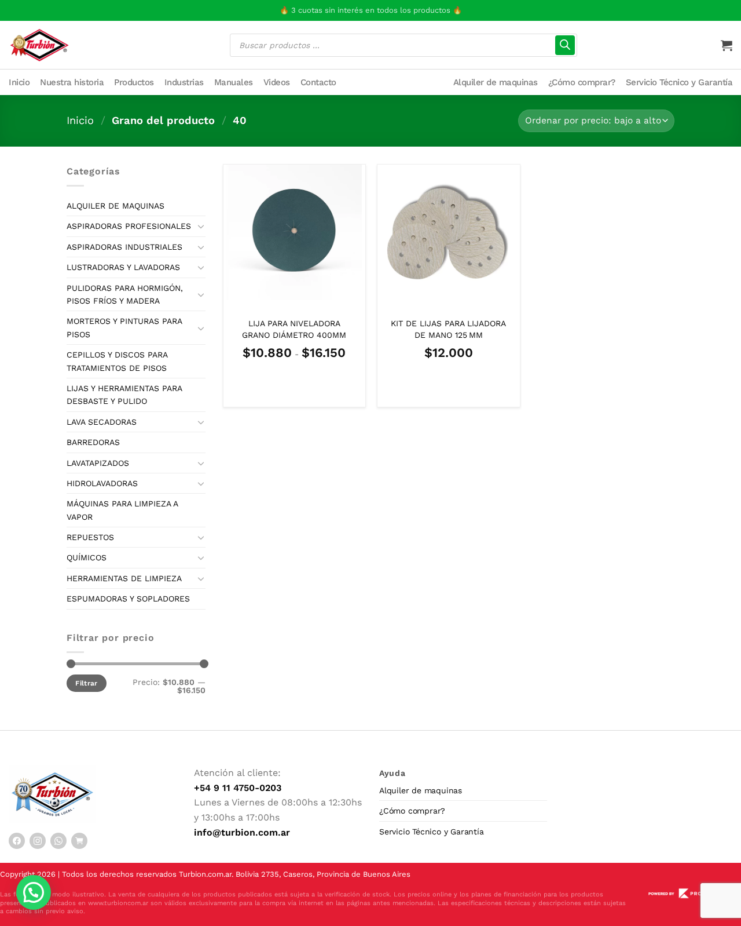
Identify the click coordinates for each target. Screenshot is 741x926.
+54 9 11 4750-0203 (237, 787)
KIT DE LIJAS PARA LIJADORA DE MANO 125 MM (448, 329)
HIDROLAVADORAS (102, 483)
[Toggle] (201, 226)
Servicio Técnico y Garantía (679, 82)
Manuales (233, 82)
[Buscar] (565, 45)
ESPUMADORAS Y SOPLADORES (128, 598)
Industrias (184, 82)
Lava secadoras (102, 421)
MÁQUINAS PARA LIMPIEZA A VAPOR (122, 510)
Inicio (19, 82)
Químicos (87, 557)
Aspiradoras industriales (124, 246)
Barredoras (93, 442)
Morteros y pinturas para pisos (124, 327)
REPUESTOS (90, 537)
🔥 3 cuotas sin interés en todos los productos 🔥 (371, 10)
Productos (134, 82)
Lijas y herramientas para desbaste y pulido (124, 395)
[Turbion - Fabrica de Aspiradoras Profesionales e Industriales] (39, 44)
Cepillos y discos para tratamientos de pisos (117, 361)
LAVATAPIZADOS (98, 463)
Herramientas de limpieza (124, 578)
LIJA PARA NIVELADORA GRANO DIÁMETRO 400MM (294, 329)
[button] (33, 892)
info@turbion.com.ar (242, 832)
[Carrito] (726, 45)
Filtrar (86, 683)
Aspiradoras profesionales (129, 226)
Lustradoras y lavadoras (123, 267)
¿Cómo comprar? (581, 82)
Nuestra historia (72, 82)
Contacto (318, 82)
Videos (276, 82)
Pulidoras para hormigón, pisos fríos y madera (125, 294)
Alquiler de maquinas (495, 82)
